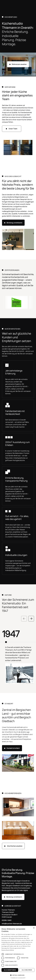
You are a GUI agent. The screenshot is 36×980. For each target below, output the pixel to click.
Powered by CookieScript (18, 978)
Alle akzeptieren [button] (10, 970)
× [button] (33, 928)
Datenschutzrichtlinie (8, 950)
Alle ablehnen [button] (27, 970)
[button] (29, 3)
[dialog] (18, 953)
